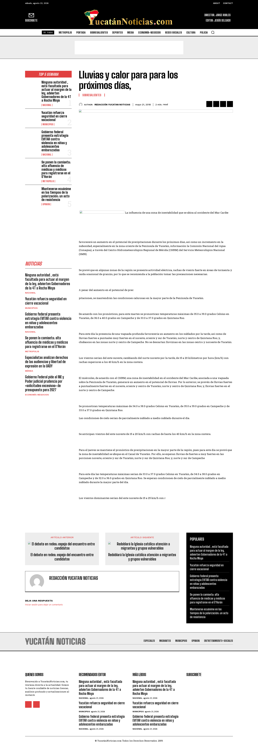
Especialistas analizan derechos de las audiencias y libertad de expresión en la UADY (46, 361)
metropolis (48, 181)
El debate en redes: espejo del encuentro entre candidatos (62, 557)
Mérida (29, 371)
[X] (216, 104)
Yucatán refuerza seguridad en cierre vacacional (54, 116)
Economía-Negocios (37, 395)
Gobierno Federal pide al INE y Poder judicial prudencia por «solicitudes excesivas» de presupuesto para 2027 (44, 383)
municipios (48, 124)
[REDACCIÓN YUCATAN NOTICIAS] (81, 104)
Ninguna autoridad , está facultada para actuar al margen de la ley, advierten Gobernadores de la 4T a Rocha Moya (57, 91)
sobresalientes (91, 95)
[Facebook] (209, 104)
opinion (46, 204)
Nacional (47, 105)
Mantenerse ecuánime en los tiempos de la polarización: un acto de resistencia (56, 194)
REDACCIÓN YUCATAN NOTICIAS (112, 104)
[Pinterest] (223, 104)
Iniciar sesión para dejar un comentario (44, 604)
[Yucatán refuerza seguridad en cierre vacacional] (32, 117)
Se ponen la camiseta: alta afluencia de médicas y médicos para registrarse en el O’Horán (56, 169)
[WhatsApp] (230, 104)
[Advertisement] (129, 47)
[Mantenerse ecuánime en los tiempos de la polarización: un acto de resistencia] (32, 193)
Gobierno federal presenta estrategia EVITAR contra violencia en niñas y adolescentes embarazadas (55, 141)
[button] (212, 32)
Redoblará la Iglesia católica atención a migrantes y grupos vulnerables (142, 557)
